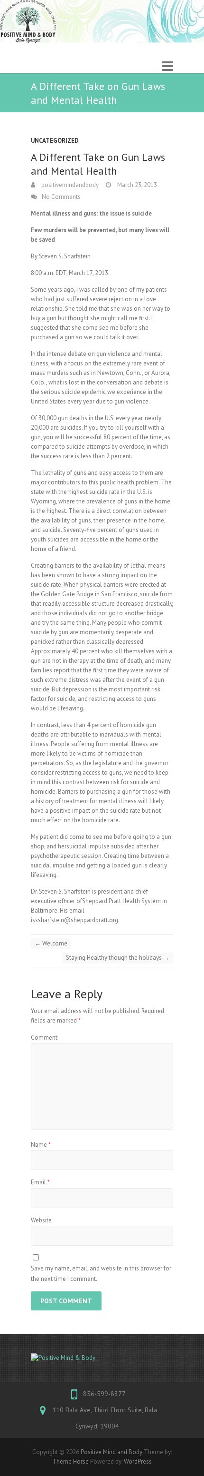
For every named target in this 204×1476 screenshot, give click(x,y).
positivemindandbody (69, 185)
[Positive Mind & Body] (102, 1358)
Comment (44, 1037)
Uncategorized (55, 141)
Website (41, 1220)
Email (40, 1182)
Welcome (51, 943)
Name (41, 1145)
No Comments (61, 197)
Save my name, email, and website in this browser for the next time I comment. (101, 1273)
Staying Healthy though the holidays (117, 958)
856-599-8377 (104, 1393)
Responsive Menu (167, 66)
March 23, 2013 (136, 185)
